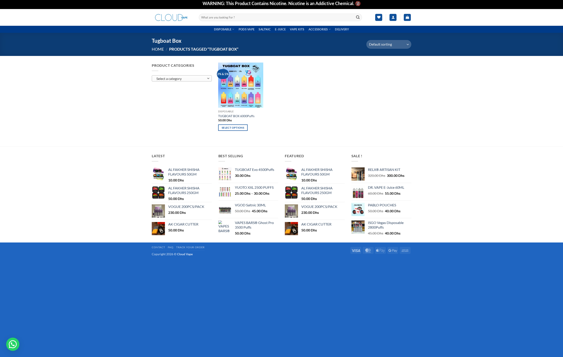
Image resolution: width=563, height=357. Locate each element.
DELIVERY (342, 29)
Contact (158, 247)
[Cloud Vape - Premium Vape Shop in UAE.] (172, 17)
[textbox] (181, 79)
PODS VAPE (246, 29)
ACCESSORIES (318, 29)
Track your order (190, 247)
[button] (393, 17)
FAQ (171, 247)
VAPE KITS (297, 29)
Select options (233, 127)
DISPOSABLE (223, 29)
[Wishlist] (378, 17)
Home (158, 49)
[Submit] (358, 17)
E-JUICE (280, 29)
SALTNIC (265, 29)
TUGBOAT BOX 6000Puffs (236, 116)
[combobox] (182, 78)
